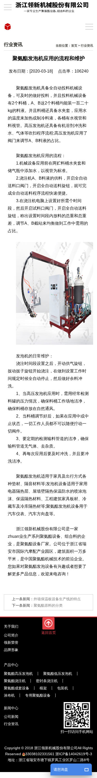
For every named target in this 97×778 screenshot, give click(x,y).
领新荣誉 (11, 642)
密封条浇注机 (47, 681)
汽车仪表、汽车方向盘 (28, 514)
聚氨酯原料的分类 (48, 605)
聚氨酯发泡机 (28, 88)
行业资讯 (87, 45)
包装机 (62, 688)
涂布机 (9, 695)
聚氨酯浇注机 (15, 681)
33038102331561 (39, 754)
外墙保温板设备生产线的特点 (57, 599)
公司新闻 (11, 717)
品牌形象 (11, 650)
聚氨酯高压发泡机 (18, 673)
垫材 (16, 484)
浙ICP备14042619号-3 (73, 754)
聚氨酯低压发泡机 (57, 673)
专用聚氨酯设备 (37, 695)
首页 (74, 45)
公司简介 (11, 635)
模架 (43, 688)
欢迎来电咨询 (53, 574)
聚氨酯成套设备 (16, 688)
